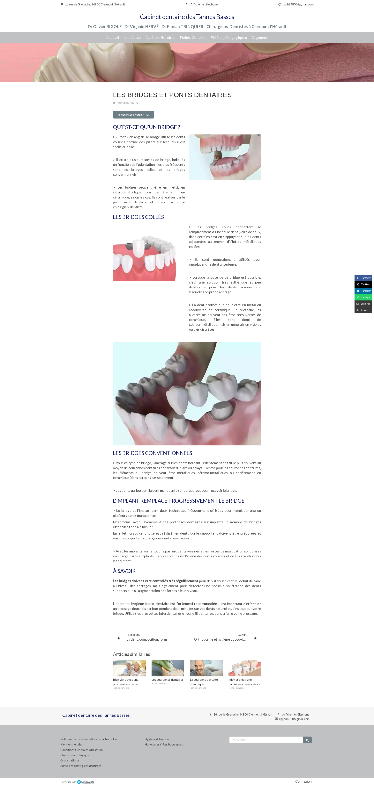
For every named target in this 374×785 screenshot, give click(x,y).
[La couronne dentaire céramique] (206, 668)
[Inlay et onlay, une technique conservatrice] (244, 668)
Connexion (303, 781)
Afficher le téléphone (204, 4)
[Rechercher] (307, 740)
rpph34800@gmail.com (294, 719)
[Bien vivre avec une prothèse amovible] (129, 668)
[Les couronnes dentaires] (168, 668)
